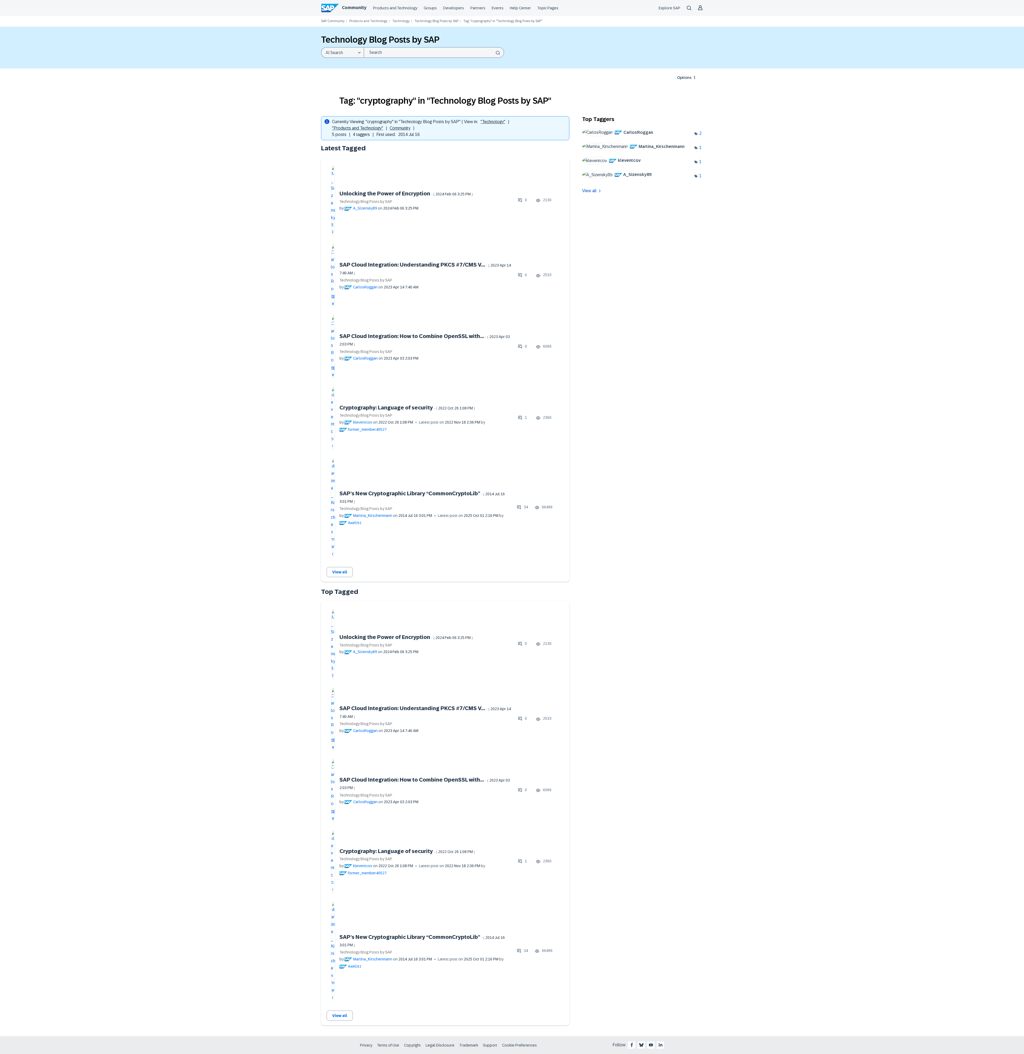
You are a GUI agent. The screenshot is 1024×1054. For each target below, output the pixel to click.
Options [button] (684, 77)
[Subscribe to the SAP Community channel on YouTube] (651, 1045)
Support (490, 1045)
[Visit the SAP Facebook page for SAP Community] (632, 1045)
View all (339, 572)
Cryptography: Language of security (407, 408)
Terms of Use (388, 1045)
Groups (430, 8)
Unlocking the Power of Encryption (406, 193)
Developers (453, 8)
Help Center (520, 8)
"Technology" (493, 121)
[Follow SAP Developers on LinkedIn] (660, 1045)
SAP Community (333, 21)
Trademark (468, 1045)
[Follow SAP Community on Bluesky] (641, 1045)
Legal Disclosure (440, 1045)
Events (497, 8)
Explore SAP (669, 8)
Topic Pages (547, 8)
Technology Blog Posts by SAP (436, 21)
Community (354, 7)
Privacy (366, 1045)
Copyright (412, 1045)
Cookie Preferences (519, 1045)
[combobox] (434, 52)
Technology (401, 21)
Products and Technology (395, 8)
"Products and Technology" (357, 128)
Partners (477, 8)
